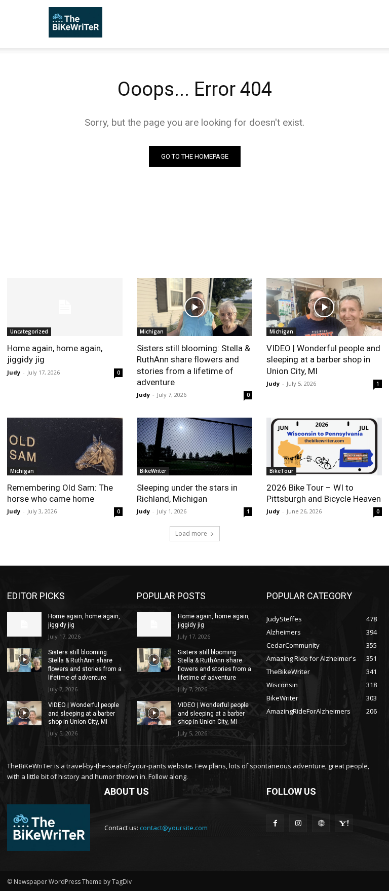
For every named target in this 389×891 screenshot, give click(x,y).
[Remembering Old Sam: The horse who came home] (65, 446)
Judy (13, 372)
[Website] (321, 823)
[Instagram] (298, 823)
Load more (191, 533)
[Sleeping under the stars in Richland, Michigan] (194, 446)
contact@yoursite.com (174, 827)
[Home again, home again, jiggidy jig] (65, 307)
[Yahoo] (344, 823)
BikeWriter (153, 470)
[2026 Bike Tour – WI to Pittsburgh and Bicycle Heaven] (324, 446)
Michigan (152, 331)
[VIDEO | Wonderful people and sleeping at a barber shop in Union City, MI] (324, 307)
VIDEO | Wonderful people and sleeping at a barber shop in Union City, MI (323, 359)
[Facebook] (275, 823)
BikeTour (281, 470)
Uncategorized (29, 331)
